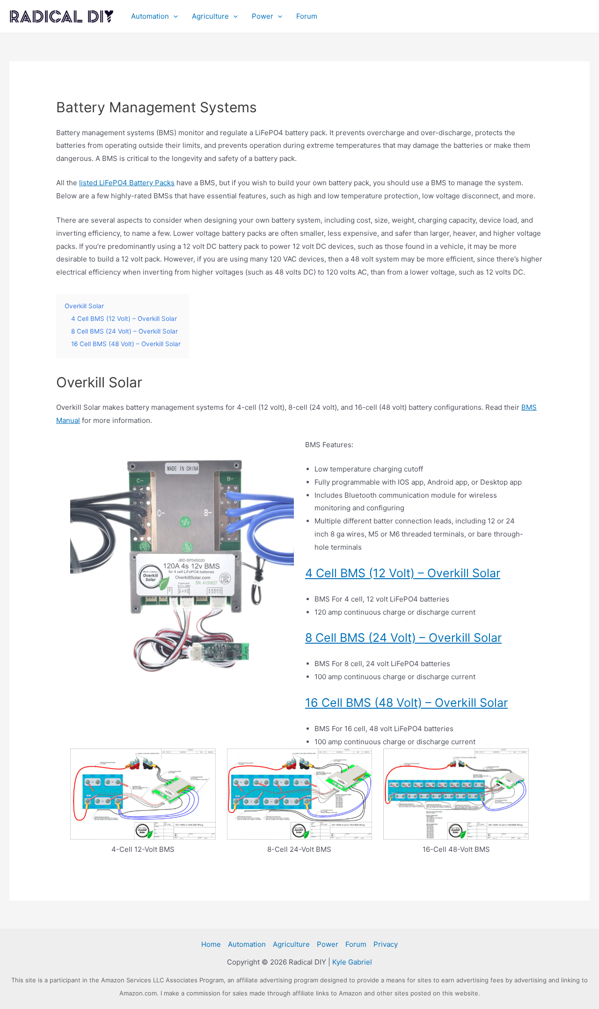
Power (262, 16)
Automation (150, 16)
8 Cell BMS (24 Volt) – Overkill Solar (403, 638)
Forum (306, 16)
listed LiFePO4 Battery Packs (127, 182)
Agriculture (210, 16)
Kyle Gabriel (352, 962)
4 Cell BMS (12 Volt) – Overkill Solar (402, 573)
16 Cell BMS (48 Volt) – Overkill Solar (406, 703)
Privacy (385, 944)
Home (211, 944)
